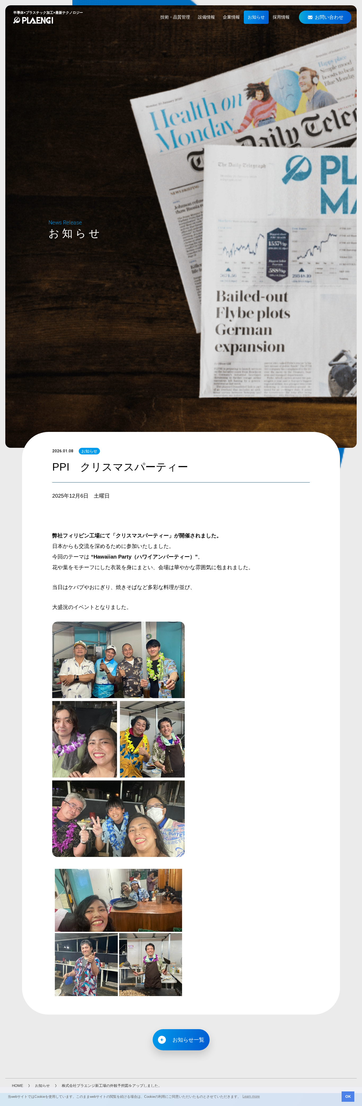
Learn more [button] (251, 1096)
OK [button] (348, 1096)
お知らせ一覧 (188, 1040)
